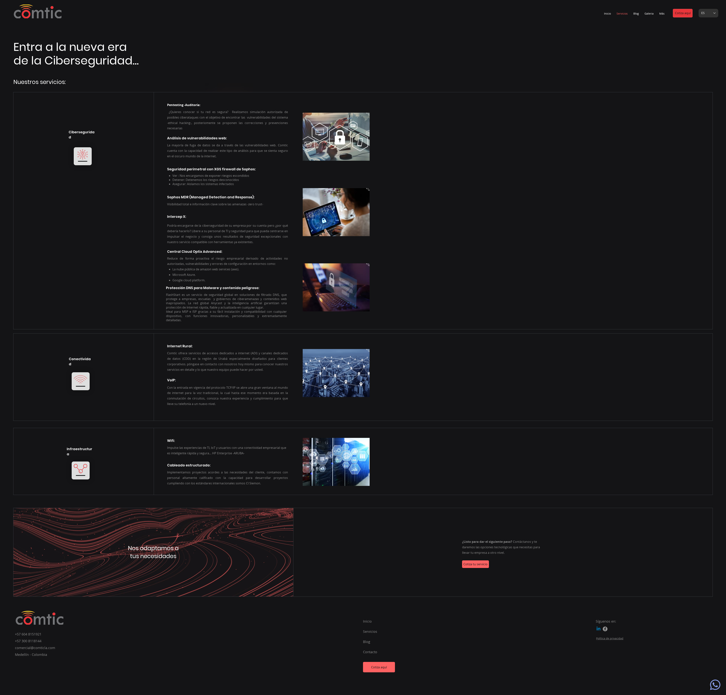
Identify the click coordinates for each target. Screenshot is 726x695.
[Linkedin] (598, 629)
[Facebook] (605, 629)
